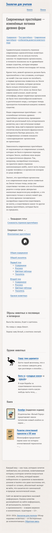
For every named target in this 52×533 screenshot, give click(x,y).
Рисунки (19, 268)
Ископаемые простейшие (19, 234)
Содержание (12, 37)
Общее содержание (19, 252)
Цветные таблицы (23, 271)
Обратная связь (32, 521)
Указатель (19, 274)
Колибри (21, 410)
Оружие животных (18, 295)
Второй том (15, 279)
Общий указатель (18, 257)
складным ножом (34, 376)
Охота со (21, 376)
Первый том (15, 262)
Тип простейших (25, 37)
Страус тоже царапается (28, 358)
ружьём (22, 379)
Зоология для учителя (19, 4)
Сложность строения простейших (22, 222)
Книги (30, 9)
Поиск (43, 9)
